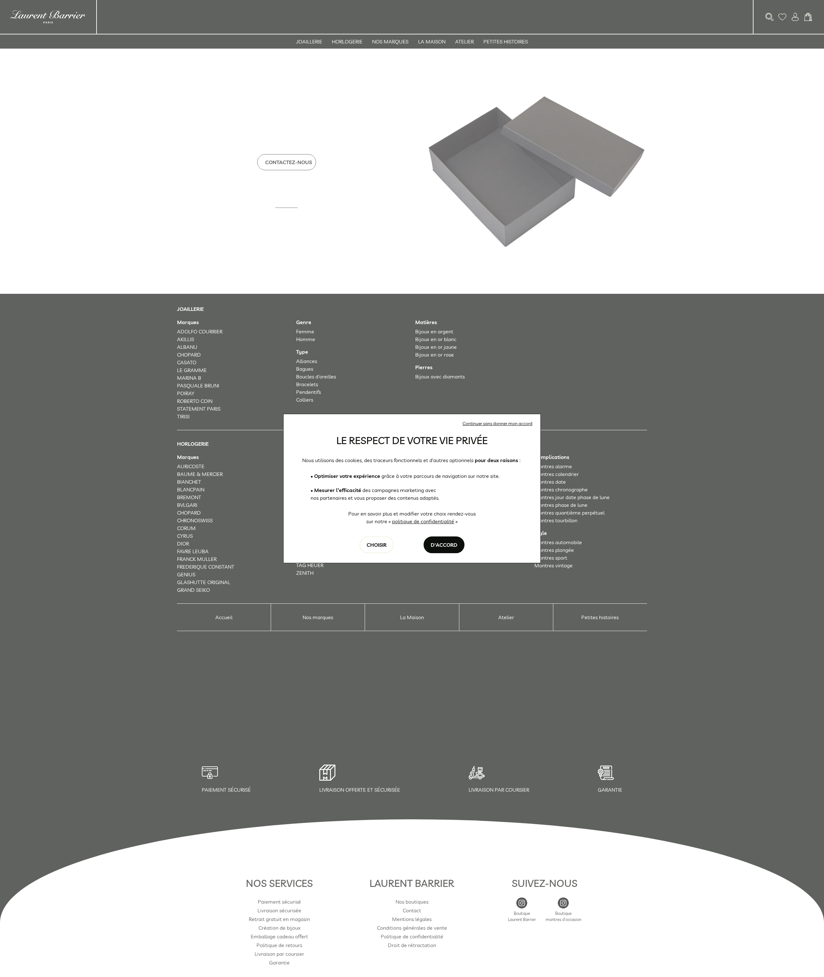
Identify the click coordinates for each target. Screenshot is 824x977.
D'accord (444, 545)
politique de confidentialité (423, 521)
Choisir (377, 545)
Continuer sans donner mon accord (497, 423)
